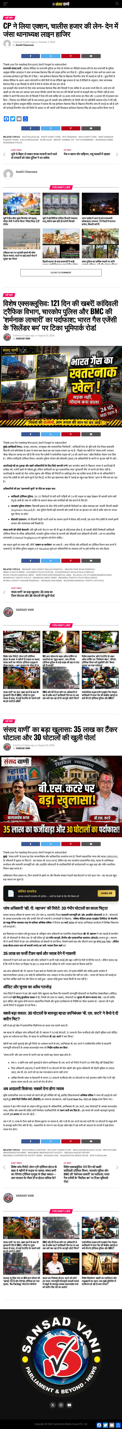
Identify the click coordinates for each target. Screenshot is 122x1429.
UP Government (85, 140)
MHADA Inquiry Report (78, 1153)
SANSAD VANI (23, 338)
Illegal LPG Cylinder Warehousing (93, 575)
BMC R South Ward (14, 572)
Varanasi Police (13, 143)
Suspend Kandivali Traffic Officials (84, 581)
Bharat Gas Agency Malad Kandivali (43, 569)
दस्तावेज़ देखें (106, 893)
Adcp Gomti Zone (51, 137)
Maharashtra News (15, 1153)
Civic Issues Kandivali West (19, 575)
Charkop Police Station (40, 572)
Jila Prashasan (29, 140)
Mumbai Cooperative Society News (23, 1156)
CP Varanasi (70, 137)
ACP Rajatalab (31, 137)
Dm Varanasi (106, 137)
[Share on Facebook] (30, 56)
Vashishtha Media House (74, 1156)
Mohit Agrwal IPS (64, 140)
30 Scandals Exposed (34, 1150)
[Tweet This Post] (51, 56)
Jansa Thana (11, 140)
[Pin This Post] (70, 56)
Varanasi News (105, 140)
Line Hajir (46, 140)
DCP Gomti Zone (88, 137)
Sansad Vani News (52, 581)
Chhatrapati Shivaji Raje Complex (75, 572)
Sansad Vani (51, 1156)
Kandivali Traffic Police (17, 578)
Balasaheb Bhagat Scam (87, 1150)
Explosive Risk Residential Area (54, 575)
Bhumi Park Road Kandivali (80, 569)
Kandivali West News (45, 578)
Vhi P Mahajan (99, 1156)
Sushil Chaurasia (25, 45)
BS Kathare (110, 1150)
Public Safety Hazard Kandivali (21, 581)
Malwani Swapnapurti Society (46, 1153)
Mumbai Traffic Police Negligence (78, 578)
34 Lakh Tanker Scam (60, 1150)
